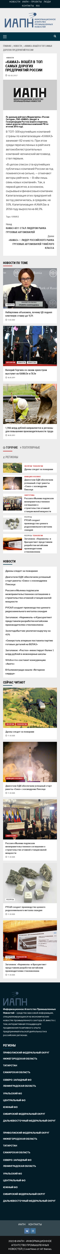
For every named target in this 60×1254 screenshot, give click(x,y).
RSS (38, 5)
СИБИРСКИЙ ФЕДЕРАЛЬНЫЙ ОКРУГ (24, 1113)
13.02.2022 (11, 320)
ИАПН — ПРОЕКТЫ (32, 1)
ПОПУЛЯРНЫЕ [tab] (30, 447)
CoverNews (30, 1248)
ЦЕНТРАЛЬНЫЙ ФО (14, 1100)
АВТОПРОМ (10, 362)
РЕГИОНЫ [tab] (11, 457)
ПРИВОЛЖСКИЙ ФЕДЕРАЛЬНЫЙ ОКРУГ (26, 1052)
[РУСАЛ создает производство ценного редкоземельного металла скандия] (12, 523)
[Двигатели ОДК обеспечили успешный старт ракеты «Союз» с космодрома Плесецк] (12, 482)
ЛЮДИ (47, 1)
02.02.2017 (13, 75)
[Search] (55, 36)
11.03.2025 (11, 736)
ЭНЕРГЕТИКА (29, 495)
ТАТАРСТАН (32, 362)
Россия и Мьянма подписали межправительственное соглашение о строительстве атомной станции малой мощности (28, 596)
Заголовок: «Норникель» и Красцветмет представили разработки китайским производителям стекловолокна (38, 545)
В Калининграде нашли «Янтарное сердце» (25, 671)
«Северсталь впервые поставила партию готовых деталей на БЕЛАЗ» (29, 642)
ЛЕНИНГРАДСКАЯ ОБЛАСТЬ (19, 1085)
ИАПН (22, 1224)
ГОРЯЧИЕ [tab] (11, 447)
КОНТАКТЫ (28, 5)
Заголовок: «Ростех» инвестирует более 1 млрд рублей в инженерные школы (29, 652)
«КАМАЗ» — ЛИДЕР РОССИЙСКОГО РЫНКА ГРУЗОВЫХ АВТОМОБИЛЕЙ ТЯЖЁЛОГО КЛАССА (31, 242)
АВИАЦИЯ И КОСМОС (32, 477)
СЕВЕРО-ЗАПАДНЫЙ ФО (17, 1079)
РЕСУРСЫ (28, 517)
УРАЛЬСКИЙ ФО (12, 1093)
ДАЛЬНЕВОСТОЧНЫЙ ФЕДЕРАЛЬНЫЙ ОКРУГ (29, 1120)
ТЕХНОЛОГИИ (38, 466)
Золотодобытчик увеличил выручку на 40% (28, 632)
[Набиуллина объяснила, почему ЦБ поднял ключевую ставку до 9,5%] (30, 288)
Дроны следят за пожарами (38, 469)
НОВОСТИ (14, 1)
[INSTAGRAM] (33, 1231)
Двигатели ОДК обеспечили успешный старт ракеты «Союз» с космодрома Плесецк (28, 580)
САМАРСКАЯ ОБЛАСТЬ (16, 1072)
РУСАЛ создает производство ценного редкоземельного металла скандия (27, 609)
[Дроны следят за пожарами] (12, 467)
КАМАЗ (15, 216)
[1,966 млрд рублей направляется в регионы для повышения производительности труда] (30, 404)
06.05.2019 (11, 378)
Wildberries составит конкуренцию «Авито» (25, 662)
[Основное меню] (9, 36)
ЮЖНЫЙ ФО (10, 1107)
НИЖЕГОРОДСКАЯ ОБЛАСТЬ (20, 1058)
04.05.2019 (11, 435)
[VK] (27, 1231)
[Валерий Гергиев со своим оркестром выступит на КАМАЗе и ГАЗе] (30, 346)
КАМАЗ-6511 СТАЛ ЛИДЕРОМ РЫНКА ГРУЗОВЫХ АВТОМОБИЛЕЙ (26, 228)
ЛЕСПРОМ (28, 466)
